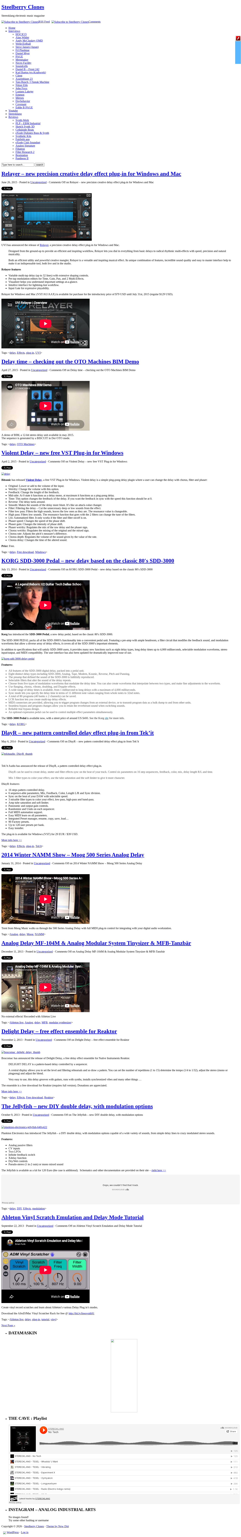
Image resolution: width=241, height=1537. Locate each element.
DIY (19, 1208)
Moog (30, 934)
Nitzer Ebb (22, 85)
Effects (21, 352)
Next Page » (8, 1325)
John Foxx (21, 88)
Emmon (20, 94)
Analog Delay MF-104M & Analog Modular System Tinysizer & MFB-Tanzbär (96, 943)
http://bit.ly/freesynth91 (81, 1313)
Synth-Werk (22, 120)
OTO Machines (25, 444)
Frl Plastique (22, 50)
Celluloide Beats (25, 129)
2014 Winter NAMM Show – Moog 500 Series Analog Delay (72, 855)
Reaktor (48, 1097)
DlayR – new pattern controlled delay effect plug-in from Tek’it (77, 733)
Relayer (44, 245)
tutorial (45, 1319)
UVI (38, 352)
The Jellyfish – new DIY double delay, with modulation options (77, 1106)
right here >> (159, 1170)
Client (19, 75)
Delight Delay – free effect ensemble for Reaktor (59, 1031)
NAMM (39, 934)
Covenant (21, 104)
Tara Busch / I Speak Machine (32, 81)
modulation (38, 1208)
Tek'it (38, 846)
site (107, 718)
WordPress (13, 1532)
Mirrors (20, 97)
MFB (45, 1022)
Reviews (13, 116)
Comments (95, 21)
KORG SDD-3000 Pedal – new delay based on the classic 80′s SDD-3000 (87, 560)
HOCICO (21, 34)
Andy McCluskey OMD (29, 40)
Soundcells (22, 66)
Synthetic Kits (23, 136)
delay (13, 352)
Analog (14, 934)
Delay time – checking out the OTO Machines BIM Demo (70, 361)
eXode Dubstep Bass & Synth (32, 132)
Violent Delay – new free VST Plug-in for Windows (62, 453)
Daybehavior (23, 101)
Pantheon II (22, 158)
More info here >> (11, 840)
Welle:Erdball (23, 43)
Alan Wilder (22, 37)
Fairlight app (23, 139)
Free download (25, 552)
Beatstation (22, 155)
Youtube (13, 110)
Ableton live (16, 1022)
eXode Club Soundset (28, 142)
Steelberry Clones (22, 7)
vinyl (53, 1319)
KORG (21, 724)
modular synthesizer (60, 1022)
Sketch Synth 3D (25, 126)
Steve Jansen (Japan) (27, 46)
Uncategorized (38, 182)
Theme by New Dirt (57, 1526)
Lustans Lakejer (24, 91)
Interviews (14, 31)
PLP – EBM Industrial (28, 123)
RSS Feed (44, 21)
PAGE (19, 56)
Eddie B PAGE (24, 107)
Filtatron (20, 148)
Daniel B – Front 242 (27, 69)
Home (11, 27)
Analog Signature (25, 145)
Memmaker (22, 59)
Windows (40, 552)
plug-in (30, 352)
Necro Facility (23, 62)
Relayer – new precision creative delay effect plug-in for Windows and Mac (91, 173)
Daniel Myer (23, 53)
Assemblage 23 (24, 78)
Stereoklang (15, 113)
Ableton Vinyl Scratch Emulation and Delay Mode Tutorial (72, 1217)
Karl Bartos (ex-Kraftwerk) (31, 72)
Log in (24, 1532)
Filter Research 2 (25, 152)
